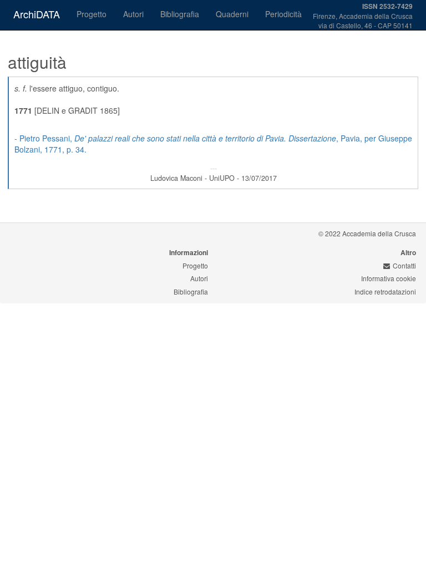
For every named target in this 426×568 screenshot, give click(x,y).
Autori (133, 13)
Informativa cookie (388, 278)
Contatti (404, 265)
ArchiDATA (36, 14)
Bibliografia (179, 13)
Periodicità (283, 13)
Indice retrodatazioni (385, 291)
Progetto (91, 13)
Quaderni (232, 13)
